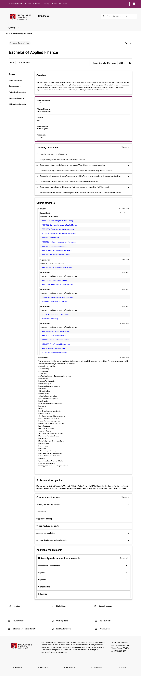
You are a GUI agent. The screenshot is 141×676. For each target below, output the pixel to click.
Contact (64, 4)
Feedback (18, 667)
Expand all (125, 147)
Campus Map (97, 667)
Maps (56, 4)
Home (8, 33)
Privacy (123, 667)
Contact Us (44, 667)
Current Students (17, 4)
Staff (29, 4)
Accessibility (70, 667)
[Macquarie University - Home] (20, 17)
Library (47, 4)
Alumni (37, 4)
